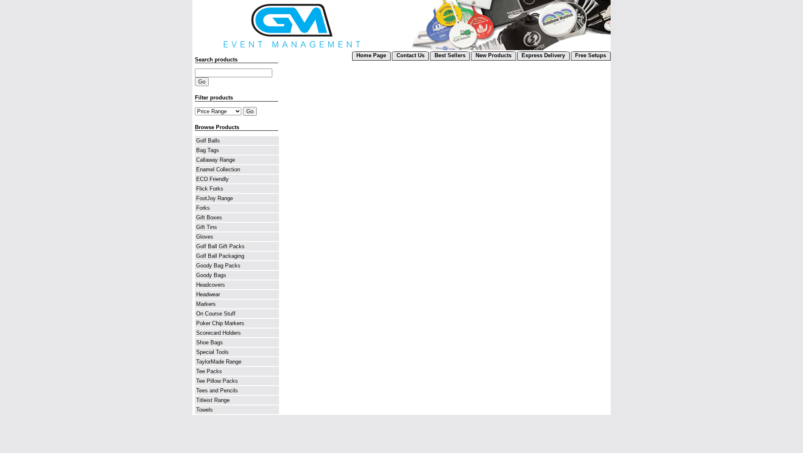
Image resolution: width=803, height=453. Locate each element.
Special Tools (212, 352)
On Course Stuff (215, 313)
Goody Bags (211, 275)
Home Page (371, 55)
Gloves (204, 237)
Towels (204, 410)
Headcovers (210, 285)
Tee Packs (209, 371)
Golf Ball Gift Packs (220, 246)
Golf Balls (208, 140)
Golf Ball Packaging (220, 256)
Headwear (208, 294)
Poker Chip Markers (220, 323)
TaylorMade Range (218, 362)
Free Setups (590, 55)
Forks (203, 208)
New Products (493, 55)
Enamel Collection (218, 169)
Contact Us (410, 55)
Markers (206, 304)
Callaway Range (215, 160)
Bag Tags (207, 150)
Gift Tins (206, 227)
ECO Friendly (212, 179)
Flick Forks (209, 189)
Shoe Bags (209, 342)
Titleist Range (213, 400)
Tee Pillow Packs (217, 381)
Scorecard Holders (218, 333)
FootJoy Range (214, 198)
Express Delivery (543, 55)
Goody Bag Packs (218, 265)
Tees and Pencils (217, 390)
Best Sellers (450, 55)
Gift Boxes (209, 217)
